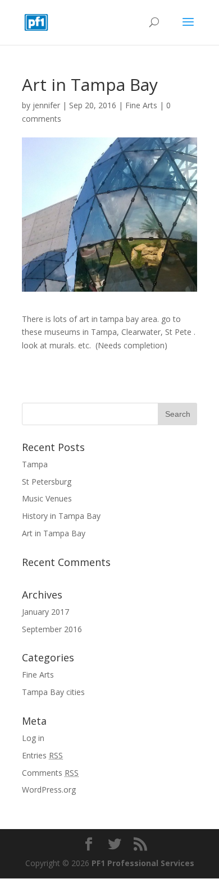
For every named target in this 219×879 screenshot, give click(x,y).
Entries (42, 755)
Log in (33, 738)
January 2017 (45, 611)
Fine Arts (141, 105)
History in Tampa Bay (61, 515)
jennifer (46, 105)
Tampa (35, 464)
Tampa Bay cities (53, 692)
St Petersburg (46, 481)
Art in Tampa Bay (53, 533)
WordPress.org (49, 789)
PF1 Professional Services (143, 863)
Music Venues (47, 498)
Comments (50, 772)
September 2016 (52, 629)
